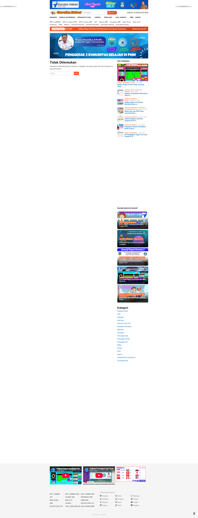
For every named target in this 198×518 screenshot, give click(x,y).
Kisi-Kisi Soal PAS (56, 506)
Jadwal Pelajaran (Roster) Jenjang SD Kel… (133, 119)
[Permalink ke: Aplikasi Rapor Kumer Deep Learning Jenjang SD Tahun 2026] (132, 72)
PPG (119, 351)
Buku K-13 (68, 500)
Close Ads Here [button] (8, 6)
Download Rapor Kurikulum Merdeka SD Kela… (132, 280)
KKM (51, 503)
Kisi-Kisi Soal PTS (125, 257)
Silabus (68, 503)
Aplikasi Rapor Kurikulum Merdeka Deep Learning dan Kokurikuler (87, 29)
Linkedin (135, 499)
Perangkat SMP (87, 497)
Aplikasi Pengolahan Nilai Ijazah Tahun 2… (135, 94)
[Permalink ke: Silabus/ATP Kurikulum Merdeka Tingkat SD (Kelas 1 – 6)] (132, 220)
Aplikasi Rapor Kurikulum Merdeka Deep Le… (133, 103)
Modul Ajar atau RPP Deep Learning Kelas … (134, 112)
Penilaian (120, 333)
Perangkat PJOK (123, 339)
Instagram (121, 499)
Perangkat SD (132, 109)
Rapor (133, 82)
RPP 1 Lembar (55, 494)
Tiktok (119, 505)
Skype (119, 502)
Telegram (136, 505)
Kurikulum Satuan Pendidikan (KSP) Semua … (135, 127)
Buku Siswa (54, 500)
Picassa (104, 505)
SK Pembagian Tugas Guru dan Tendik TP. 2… (135, 135)
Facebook (105, 496)
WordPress (105, 499)
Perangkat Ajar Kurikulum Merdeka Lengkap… (131, 243)
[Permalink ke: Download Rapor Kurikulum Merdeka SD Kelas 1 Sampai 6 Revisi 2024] (132, 275)
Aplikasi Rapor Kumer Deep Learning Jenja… (130, 85)
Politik (119, 348)
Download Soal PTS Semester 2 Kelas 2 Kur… (130, 262)
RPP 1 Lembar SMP (87, 494)
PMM (119, 345)
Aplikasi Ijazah (129, 90)
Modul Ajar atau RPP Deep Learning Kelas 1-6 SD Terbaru (138, 29)
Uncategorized (122, 360)
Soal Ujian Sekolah (72, 506)
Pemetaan (84, 500)
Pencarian (112, 13)
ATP (121, 222)
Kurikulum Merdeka (123, 82)
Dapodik (120, 317)
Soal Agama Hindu (87, 506)
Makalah (120, 329)
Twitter (119, 496)
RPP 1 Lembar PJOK (72, 494)
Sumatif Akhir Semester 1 (126, 357)
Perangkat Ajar (139, 294)
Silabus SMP (70, 497)
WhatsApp (136, 496)
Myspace (105, 502)
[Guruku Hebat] (66, 12)
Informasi (120, 320)
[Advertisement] (11, 38)
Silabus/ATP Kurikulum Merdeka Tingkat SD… (131, 225)
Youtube (135, 502)
